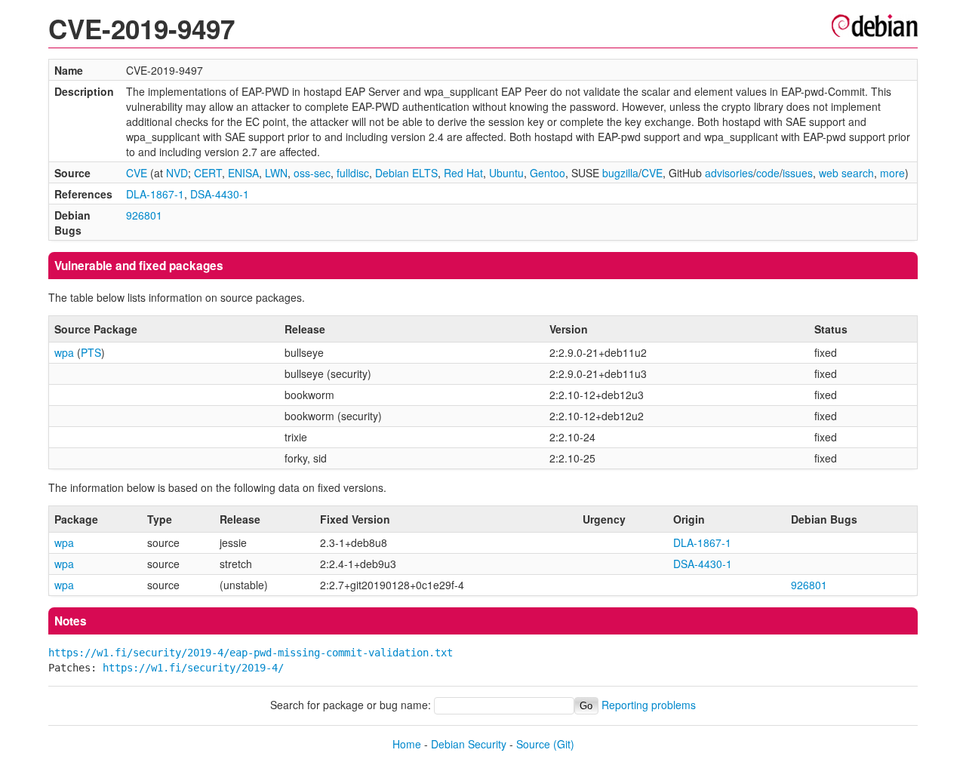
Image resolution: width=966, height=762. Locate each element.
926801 (144, 215)
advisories (729, 172)
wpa (64, 352)
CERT (208, 172)
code (768, 172)
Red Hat (463, 172)
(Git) (563, 743)
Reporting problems (648, 704)
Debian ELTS (406, 172)
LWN (276, 172)
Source (533, 743)
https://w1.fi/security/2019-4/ (193, 668)
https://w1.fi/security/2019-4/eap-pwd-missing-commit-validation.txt (250, 653)
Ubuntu (506, 172)
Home (406, 743)
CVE (136, 172)
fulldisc (353, 172)
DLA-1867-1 (155, 193)
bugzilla (620, 172)
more (892, 172)
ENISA (243, 172)
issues (798, 172)
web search (846, 172)
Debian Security (468, 743)
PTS (91, 352)
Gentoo (547, 172)
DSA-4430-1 (219, 193)
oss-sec (312, 172)
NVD (177, 172)
